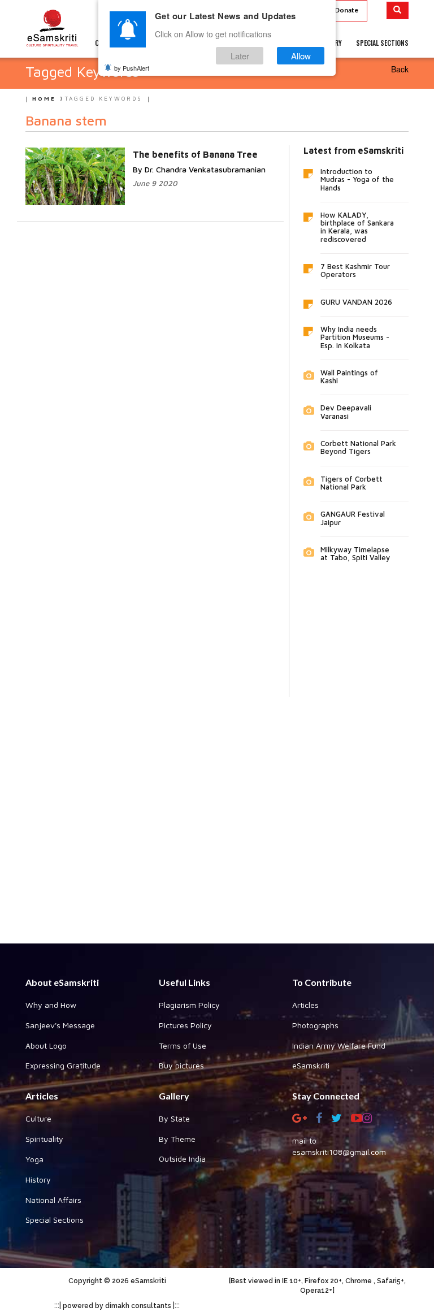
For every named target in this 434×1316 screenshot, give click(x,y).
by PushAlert (131, 67)
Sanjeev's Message (60, 1025)
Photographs (315, 1025)
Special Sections (54, 1219)
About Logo (46, 1045)
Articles (305, 1005)
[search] (397, 10)
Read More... (173, 153)
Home (44, 98)
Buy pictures (181, 1065)
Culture (38, 1118)
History (38, 1179)
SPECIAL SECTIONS (382, 42)
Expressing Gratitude (63, 1065)
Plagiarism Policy (189, 1005)
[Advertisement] (217, 812)
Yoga (34, 1159)
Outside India (182, 1158)
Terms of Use (182, 1045)
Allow (301, 56)
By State (174, 1118)
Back (400, 69)
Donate (346, 10)
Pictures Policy (185, 1025)
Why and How (50, 1005)
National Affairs (53, 1200)
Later (240, 56)
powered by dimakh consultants (117, 1306)
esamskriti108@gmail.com (339, 1152)
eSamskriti (310, 1065)
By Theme (177, 1139)
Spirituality (44, 1139)
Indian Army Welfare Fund (338, 1045)
